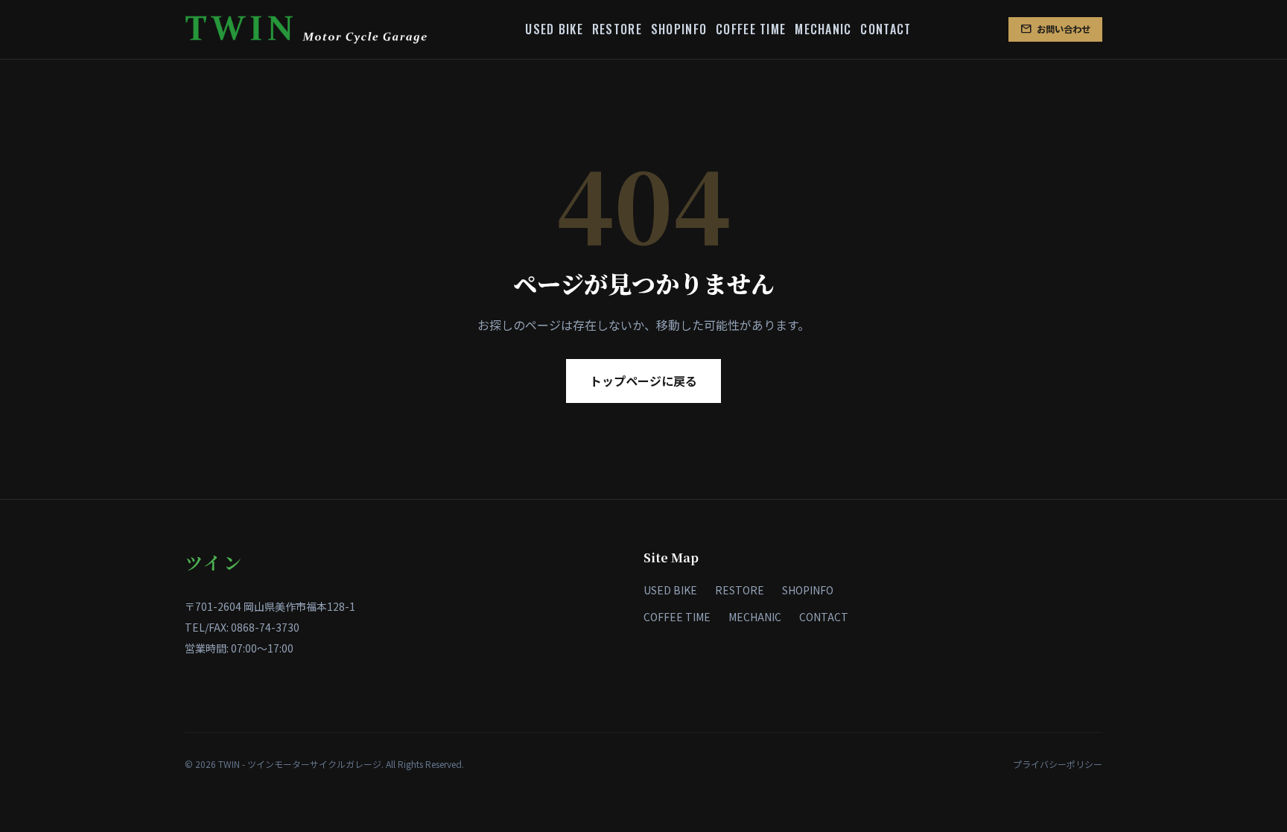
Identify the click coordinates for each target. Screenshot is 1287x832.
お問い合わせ (1055, 29)
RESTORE (617, 29)
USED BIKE (554, 29)
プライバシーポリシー (1057, 764)
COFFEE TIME (751, 29)
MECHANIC (823, 29)
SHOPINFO (679, 29)
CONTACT (885, 29)
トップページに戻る (643, 381)
